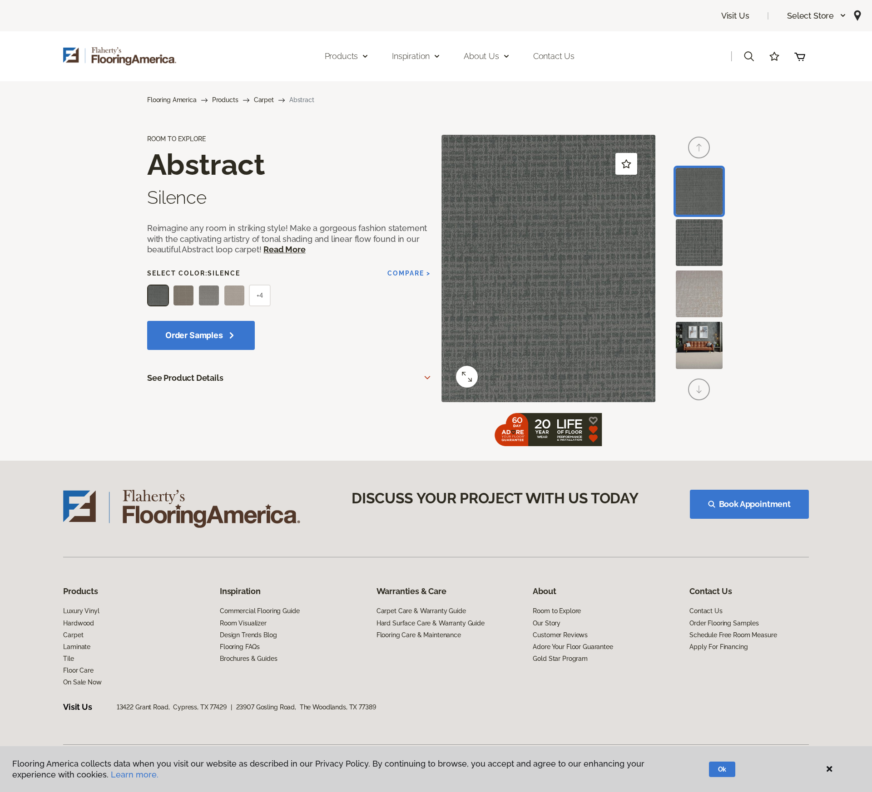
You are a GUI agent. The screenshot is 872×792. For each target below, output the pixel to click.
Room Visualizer (243, 623)
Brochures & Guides (248, 658)
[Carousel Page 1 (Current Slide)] (699, 191)
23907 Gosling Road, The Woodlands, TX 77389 (306, 707)
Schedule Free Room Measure (733, 635)
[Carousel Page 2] (699, 242)
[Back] (699, 147)
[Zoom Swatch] (467, 377)
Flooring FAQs (240, 646)
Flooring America (172, 99)
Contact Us (554, 56)
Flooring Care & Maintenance (419, 635)
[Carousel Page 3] (699, 294)
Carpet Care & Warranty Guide (421, 611)
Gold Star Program (560, 658)
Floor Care (78, 670)
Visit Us (735, 15)
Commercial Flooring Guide (260, 611)
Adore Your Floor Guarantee (573, 646)
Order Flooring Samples (724, 623)
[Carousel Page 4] (699, 345)
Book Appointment (755, 504)
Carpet (264, 99)
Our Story (546, 623)
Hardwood (78, 623)
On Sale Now (82, 682)
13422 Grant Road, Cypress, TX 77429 (172, 707)
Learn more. (135, 774)
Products (225, 99)
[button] (817, 15)
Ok (722, 769)
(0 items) (799, 56)
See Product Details (185, 378)
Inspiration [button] (411, 56)
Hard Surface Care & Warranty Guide (431, 623)
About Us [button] (481, 56)
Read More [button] (284, 249)
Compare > (409, 273)
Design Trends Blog (248, 635)
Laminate (76, 646)
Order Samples (194, 335)
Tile (68, 658)
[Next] (699, 389)
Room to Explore (557, 611)
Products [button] (341, 56)
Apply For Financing (718, 646)
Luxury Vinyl (81, 611)
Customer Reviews (560, 635)
